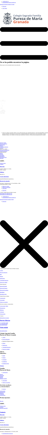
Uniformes (2, 312)
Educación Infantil (3, 286)
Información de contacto (4, 317)
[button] (3, 149)
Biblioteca (2, 310)
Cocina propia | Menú (4, 306)
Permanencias (2, 308)
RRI (1, 274)
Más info (1, 401)
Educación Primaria (3, 288)
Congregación (2, 298)
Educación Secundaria (4, 290)
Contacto (2, 412)
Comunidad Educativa (4, 280)
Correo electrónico (4, 176)
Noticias (2, 365)
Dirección (2, 166)
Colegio (1, 270)
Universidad (2, 300)
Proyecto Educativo (3, 272)
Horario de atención (5, 181)
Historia (1, 276)
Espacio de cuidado (3, 282)
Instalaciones (2, 278)
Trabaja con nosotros (4, 302)
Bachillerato (2, 292)
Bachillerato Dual (3, 294)
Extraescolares (2, 313)
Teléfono (2, 172)
